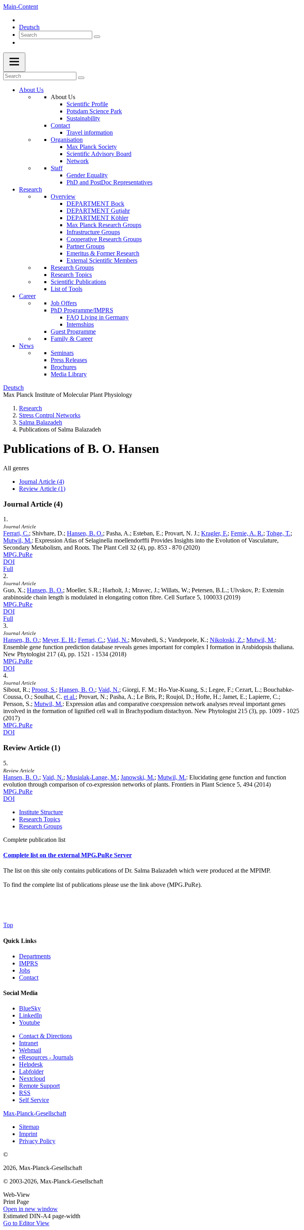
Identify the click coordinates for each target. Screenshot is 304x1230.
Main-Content (20, 6)
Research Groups (72, 267)
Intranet (28, 1043)
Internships (80, 324)
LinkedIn (30, 1015)
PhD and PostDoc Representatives (109, 182)
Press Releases (69, 360)
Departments (35, 956)
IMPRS (28, 963)
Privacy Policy (37, 1141)
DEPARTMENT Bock (95, 203)
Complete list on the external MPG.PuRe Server (67, 855)
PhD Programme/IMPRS (82, 310)
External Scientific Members (101, 260)
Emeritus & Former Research (102, 253)
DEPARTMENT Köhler (97, 217)
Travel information (89, 132)
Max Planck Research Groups (103, 225)
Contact (60, 125)
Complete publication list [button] (34, 839)
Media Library (69, 374)
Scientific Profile (87, 104)
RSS (24, 1092)
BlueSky (30, 1008)
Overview (63, 196)
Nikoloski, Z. (226, 640)
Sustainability (83, 118)
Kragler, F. (214, 533)
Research (30, 189)
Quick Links (19, 940)
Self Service (34, 1100)
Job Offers (64, 303)
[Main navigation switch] (14, 62)
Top (8, 925)
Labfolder (31, 1071)
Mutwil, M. (17, 540)
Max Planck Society (91, 146)
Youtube (29, 1022)
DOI (9, 561)
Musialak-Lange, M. (92, 777)
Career (27, 296)
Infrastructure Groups (93, 232)
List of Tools (66, 288)
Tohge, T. (278, 533)
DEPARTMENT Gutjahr (98, 210)
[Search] (97, 37)
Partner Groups (85, 246)
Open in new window (30, 1209)
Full (8, 568)
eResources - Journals (46, 1057)
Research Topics (71, 274)
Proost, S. (44, 689)
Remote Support (39, 1085)
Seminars (62, 352)
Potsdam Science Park (94, 111)
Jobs (24, 970)
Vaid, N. (117, 640)
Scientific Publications (78, 281)
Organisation (67, 139)
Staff (57, 168)
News (26, 345)
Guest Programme (73, 331)
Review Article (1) (42, 488)
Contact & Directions (45, 1036)
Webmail (30, 1050)
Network (77, 161)
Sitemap (29, 1126)
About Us (31, 89)
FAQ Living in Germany (97, 317)
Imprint (28, 1133)
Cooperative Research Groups (104, 239)
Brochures (63, 367)
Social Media (20, 993)
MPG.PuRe (17, 554)
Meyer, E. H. (58, 640)
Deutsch (29, 27)
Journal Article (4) (41, 481)
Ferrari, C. (16, 533)
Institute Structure (41, 812)
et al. (70, 696)
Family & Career (72, 338)
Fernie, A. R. (247, 533)
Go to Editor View (26, 1223)
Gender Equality (87, 175)
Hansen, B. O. (85, 533)
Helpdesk (31, 1064)
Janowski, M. (137, 777)
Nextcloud (32, 1078)
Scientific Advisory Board (98, 153)
